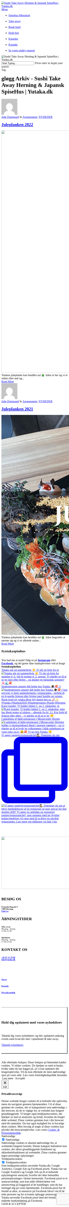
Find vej (4, 911)
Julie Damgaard (10, 117)
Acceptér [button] (20, 1078)
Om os (4, 979)
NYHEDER (46, 117)
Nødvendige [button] (8, 1136)
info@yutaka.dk (8, 959)
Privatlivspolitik (8, 992)
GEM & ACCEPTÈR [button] (13, 1203)
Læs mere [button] (7, 1078)
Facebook (7, 663)
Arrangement (29, 117)
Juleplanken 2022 (17, 124)
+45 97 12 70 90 (8, 957)
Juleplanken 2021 (17, 409)
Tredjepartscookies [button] (11, 1158)
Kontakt (5, 986)
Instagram (44, 660)
